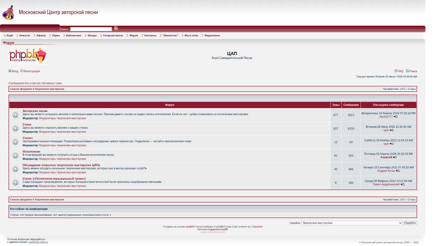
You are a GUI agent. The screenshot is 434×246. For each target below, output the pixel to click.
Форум (134, 35)
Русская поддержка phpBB (213, 229)
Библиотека (73, 35)
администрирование (212, 232)
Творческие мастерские (49, 89)
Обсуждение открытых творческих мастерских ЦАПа (61, 165)
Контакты (150, 35)
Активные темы (52, 83)
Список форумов (21, 89)
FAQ (400, 71)
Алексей (386, 157)
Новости (24, 35)
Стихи (27, 124)
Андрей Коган (386, 170)
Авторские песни (35, 111)
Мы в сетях (191, 35)
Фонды (92, 35)
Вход (14, 71)
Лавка (56, 35)
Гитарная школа (113, 35)
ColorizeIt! (256, 226)
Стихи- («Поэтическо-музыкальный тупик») (54, 178)
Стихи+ (28, 138)
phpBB (189, 226)
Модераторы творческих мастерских (62, 118)
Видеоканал (212, 35)
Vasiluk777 (386, 116)
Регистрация (31, 71)
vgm (386, 130)
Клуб (10, 35)
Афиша (41, 35)
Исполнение (31, 151)
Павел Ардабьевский (386, 184)
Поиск (413, 71)
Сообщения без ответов (24, 83)
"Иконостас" (170, 35)
